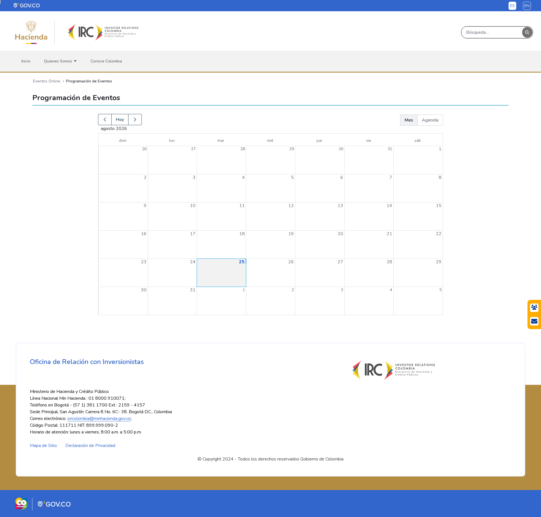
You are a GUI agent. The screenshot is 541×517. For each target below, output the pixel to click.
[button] (104, 119)
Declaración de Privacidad (90, 445)
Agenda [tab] (430, 120)
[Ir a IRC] (102, 32)
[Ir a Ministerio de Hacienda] (31, 32)
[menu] (0, 2)
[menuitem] (26, 61)
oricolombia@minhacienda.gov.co (99, 418)
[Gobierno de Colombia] (26, 5)
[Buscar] (527, 32)
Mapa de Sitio (43, 445)
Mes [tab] (409, 120)
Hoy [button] (120, 119)
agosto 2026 (143, 128)
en (526, 5)
